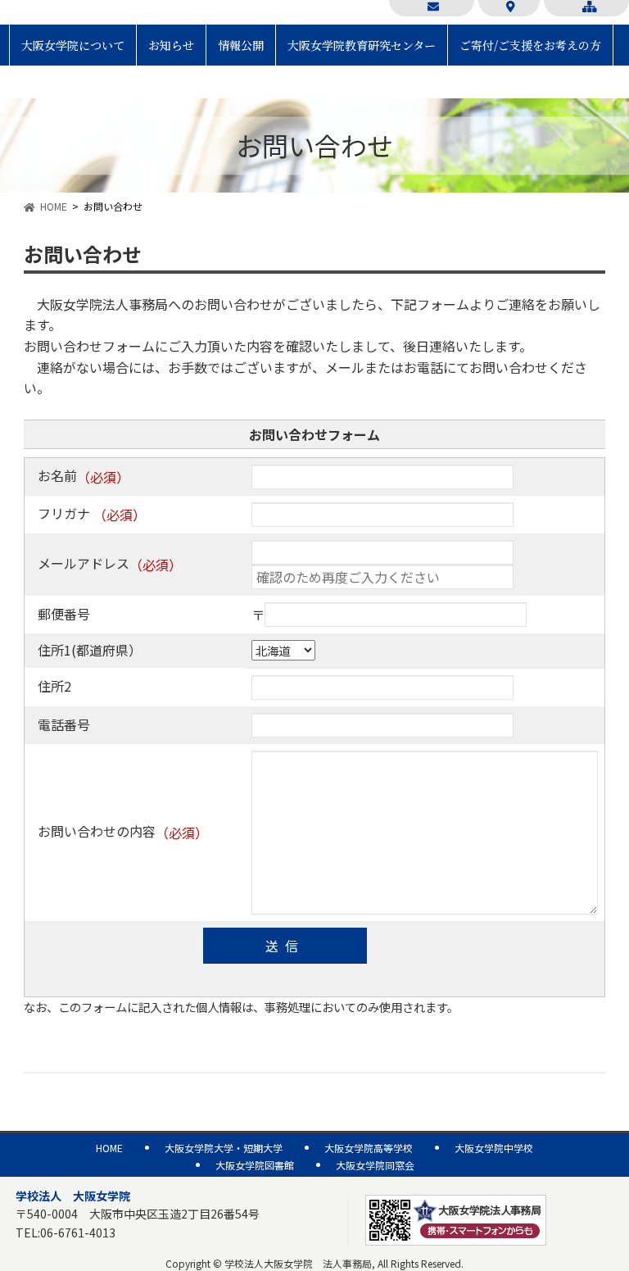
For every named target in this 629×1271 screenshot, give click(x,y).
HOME (53, 206)
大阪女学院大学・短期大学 (224, 1148)
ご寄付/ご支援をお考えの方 (530, 45)
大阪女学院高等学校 (368, 1148)
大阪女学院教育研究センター (361, 45)
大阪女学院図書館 (254, 1165)
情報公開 (241, 45)
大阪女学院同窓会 (375, 1165)
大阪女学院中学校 (494, 1148)
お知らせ (171, 45)
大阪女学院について (72, 45)
